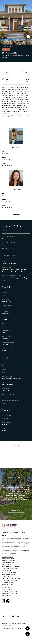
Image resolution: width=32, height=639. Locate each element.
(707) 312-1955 (6, 201)
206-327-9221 (5, 588)
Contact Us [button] (16, 510)
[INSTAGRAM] (8, 616)
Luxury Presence (7, 626)
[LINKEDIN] (13, 616)
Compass (10, 539)
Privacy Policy (19, 628)
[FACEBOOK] (3, 616)
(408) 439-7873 (6, 159)
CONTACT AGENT (16, 214)
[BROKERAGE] (17, 616)
